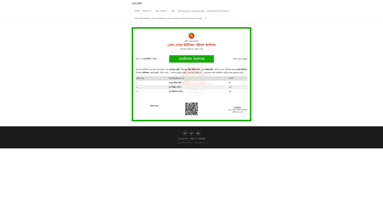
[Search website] (206, 18)
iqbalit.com (202, 142)
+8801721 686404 (197, 138)
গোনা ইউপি (137, 3)
